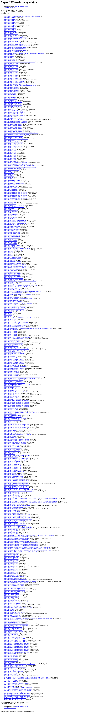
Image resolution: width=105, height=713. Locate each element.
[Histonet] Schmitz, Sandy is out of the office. (16, 579)
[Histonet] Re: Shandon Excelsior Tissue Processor (17, 505)
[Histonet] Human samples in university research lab (17, 294)
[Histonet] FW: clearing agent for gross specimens (17, 248)
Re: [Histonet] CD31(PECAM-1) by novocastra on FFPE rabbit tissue (22, 16)
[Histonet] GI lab (8, 251)
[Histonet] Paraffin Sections (11, 408)
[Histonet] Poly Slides (10, 431)
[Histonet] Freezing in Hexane (12, 245)
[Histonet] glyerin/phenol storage (12, 257)
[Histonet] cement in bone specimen (13, 136)
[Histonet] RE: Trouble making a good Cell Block (17, 514)
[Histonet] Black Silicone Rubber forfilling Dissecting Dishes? (20, 85)
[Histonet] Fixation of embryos (12, 235)
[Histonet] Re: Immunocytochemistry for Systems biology (19, 491)
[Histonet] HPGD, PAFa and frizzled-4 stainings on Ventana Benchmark (23, 291)
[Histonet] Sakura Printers (11, 559)
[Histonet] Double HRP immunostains (14, 205)
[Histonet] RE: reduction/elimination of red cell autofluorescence (21, 499)
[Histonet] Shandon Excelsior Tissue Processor (16, 582)
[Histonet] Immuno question (11, 304)
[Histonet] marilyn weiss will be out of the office (16, 349)
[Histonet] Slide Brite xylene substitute (14, 584)
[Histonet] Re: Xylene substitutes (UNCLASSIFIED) (18, 528)
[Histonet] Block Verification (11, 87)
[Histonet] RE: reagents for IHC (12, 492)
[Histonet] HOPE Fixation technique (13, 289)
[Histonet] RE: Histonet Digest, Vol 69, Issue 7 (16, 485)
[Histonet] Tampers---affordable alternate (14, 612)
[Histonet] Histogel (9, 282)
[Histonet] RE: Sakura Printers (12, 504)
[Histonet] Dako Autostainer (11, 187)
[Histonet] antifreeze (9, 54)
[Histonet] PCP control (10, 414)
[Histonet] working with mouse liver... (14, 670)
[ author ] (22, 6)
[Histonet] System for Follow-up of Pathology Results (18, 607)
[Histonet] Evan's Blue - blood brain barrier (15, 220)
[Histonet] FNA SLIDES (10, 241)
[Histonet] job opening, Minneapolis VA (14, 326)
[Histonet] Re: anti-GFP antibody (12, 451)
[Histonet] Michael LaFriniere (12, 365)
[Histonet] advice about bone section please (15, 38)
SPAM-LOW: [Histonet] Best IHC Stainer (15, 698)
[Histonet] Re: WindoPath (11, 522)
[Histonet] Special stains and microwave (14, 587)
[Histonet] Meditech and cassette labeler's (15, 355)
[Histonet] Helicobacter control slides (13, 278)
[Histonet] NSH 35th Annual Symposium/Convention (18, 391)
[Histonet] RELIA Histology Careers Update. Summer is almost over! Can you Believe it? (27, 547)
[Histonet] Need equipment (11, 375)
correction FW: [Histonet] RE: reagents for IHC (16, 692)
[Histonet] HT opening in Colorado (13, 292)
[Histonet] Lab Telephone (11, 331)
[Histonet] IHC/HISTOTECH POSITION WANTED (18, 303)
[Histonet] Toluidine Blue (10, 636)
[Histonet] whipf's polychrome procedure (15, 665)
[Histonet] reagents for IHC (11, 529)
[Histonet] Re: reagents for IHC (12, 496)
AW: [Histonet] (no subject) (11, 680)
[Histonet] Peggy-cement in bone (12, 420)
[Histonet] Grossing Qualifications (13, 269)
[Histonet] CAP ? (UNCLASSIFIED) (14, 119)
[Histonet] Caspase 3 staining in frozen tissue (15, 121)
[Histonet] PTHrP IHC (10, 436)
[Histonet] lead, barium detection (12, 340)
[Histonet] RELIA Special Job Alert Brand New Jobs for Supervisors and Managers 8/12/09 (28, 550)
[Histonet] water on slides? (11, 655)
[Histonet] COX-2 (9, 171)
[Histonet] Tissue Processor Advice (13, 627)
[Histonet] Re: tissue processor (12, 511)
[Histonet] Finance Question (11, 227)
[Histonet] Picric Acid (10, 421)
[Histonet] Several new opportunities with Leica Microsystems (20, 581)
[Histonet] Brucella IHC (10, 100)
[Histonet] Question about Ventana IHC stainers (16, 439)
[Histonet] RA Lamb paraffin (11, 445)
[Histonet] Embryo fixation (11, 214)
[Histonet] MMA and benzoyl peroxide (14, 368)
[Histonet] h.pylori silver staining (12, 272)
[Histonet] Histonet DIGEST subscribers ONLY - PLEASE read (21, 285)
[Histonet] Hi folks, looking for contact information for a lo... (20, 281)
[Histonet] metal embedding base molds (14, 357)
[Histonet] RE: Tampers (10, 510)
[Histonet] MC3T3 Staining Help (12, 352)
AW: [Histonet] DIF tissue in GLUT (13, 684)
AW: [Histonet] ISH (9, 686)
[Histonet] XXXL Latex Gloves (12, 675)
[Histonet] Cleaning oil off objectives (13, 142)
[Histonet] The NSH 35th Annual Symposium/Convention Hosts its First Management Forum (28, 618)
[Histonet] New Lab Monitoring (12, 386)
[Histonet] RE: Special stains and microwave (15, 507)
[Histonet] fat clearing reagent (12, 224)
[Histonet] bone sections (10, 93)
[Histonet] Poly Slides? (10, 433)
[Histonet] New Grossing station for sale (14, 383)
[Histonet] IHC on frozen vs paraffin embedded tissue (18, 298)
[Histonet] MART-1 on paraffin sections (14, 350)
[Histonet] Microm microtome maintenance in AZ (17, 366)
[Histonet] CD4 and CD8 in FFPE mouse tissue (16, 134)
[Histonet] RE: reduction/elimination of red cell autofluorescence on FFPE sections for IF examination (30, 498)
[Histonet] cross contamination (12, 180)
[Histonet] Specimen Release (11, 593)
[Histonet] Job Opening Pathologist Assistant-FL (16, 325)
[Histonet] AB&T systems (11, 32)
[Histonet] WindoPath (10, 668)
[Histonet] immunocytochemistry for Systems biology (18, 306)
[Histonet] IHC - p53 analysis (12, 297)
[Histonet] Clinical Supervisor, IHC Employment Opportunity (20, 167)
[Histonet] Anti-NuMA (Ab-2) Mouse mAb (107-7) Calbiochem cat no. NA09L (25, 53)
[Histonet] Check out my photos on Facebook (16, 139)
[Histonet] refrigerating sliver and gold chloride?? (17, 536)
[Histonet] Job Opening (10, 319)
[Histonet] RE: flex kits (10, 473)
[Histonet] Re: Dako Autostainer (12, 462)
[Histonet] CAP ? (8, 116)
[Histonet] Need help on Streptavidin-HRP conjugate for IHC (20, 378)
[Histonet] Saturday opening (11, 578)
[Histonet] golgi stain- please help (13, 261)
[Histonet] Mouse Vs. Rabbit (11, 369)
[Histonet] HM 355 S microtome (12, 288)
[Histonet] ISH (8, 312)
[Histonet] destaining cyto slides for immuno (15, 192)
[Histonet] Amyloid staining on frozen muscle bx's (17, 42)
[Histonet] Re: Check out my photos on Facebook (17, 455)
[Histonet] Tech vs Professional (12, 613)
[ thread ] (17, 6)
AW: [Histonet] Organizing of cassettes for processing (18, 687)
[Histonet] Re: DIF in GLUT (11, 464)
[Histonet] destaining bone (11, 189)
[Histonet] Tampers (9, 609)
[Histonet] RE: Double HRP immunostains (15, 471)
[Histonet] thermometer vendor (12, 621)
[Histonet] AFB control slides (11, 40)
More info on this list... (10, 7)
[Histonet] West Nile (9, 662)
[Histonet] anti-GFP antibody (11, 51)
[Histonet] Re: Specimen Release (12, 508)
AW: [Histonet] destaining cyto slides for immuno (17, 683)
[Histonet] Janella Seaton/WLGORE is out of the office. (18, 318)
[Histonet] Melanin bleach (11, 356)
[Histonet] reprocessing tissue (11, 553)
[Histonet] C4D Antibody (10, 109)
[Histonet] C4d (8, 108)
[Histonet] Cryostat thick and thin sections (15, 184)
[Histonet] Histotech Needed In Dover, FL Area (16, 286)
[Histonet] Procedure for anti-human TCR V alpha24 (18, 434)
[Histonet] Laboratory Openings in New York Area (17, 337)
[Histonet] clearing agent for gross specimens (15, 162)
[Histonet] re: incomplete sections (12, 448)
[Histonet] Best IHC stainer (11, 63)
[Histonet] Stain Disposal (10, 599)
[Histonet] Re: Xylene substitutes (12, 526)
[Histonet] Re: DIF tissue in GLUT (13, 465)
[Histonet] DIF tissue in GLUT (12, 199)
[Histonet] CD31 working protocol (13, 124)
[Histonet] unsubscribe (10, 653)
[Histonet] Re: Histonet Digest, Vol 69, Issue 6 (16, 483)
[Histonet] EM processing (11, 210)
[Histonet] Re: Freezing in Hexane (13, 474)
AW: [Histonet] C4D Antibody (12, 681)
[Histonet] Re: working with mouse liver (14, 523)
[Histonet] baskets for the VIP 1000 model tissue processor (19, 62)
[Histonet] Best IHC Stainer (11, 75)
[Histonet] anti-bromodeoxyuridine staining (15, 47)
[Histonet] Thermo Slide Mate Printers (14, 619)
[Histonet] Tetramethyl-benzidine (12, 616)
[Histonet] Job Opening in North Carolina (15, 323)
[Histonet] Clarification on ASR (12, 140)
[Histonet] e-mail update (10, 208)
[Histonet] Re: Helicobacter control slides (15, 479)
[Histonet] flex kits (9, 239)
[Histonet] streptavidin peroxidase (13, 603)
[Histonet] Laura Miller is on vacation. (14, 338)
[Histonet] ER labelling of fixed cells (13, 218)
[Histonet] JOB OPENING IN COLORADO (16, 322)
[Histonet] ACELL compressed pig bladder (15, 37)
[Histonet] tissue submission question (13, 631)
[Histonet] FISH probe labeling (12, 232)
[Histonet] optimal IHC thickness (12, 397)
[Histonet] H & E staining (11, 270)
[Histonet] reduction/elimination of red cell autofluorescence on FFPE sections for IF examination (29, 535)
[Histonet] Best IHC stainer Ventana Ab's (15, 79)
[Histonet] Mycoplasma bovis (12, 372)
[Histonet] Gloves (8, 254)
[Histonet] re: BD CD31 (10, 452)
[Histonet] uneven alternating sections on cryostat (17, 643)
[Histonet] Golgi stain (9, 260)
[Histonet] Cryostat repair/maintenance (14, 183)
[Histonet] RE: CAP (9, 454)
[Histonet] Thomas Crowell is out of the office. (16, 624)
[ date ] (27, 6)
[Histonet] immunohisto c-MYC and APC (15, 307)
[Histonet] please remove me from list (14, 428)
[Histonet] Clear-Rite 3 (10, 149)
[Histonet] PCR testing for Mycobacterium (15, 418)
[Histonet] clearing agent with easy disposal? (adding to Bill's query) (22, 165)
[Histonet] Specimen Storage (11, 596)
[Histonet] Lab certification (11, 329)
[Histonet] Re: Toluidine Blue (12, 513)
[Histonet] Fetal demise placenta (12, 226)
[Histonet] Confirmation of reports (13, 168)
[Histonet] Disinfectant (10, 202)
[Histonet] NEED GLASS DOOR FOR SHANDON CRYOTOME (22, 377)
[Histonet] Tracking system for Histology (14, 637)
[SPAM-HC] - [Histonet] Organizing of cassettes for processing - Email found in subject (27, 677)
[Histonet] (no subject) (10, 17)
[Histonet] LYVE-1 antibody (11, 346)
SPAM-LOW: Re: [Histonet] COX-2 (13, 699)
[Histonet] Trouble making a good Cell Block (16, 638)
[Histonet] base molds (10, 60)
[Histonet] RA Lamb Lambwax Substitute (15, 442)
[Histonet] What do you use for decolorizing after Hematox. (19, 664)
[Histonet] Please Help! (10, 423)
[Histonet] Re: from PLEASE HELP (13, 476)
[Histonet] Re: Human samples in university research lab (18, 489)
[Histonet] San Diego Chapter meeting (14, 576)
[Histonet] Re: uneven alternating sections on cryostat (18, 519)
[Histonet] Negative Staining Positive (13, 380)
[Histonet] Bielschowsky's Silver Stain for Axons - (17, 84)
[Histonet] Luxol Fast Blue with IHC (13, 343)
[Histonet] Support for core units (12, 606)
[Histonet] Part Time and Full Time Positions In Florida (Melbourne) (22, 412)
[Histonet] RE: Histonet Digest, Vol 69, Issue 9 (16, 486)
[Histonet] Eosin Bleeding (11, 215)
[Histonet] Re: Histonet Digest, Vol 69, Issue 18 (16, 480)
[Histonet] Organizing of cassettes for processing (16, 400)
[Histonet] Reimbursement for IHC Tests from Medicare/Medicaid (21, 542)
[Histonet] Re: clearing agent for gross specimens (17, 458)
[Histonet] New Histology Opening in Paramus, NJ (17, 384)
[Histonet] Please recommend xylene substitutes (16, 424)
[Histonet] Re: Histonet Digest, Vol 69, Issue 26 (16, 482)
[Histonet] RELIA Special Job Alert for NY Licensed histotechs (20, 551)
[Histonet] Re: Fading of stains (12, 446)
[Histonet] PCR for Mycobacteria (12, 415)
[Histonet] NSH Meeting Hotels (12, 393)
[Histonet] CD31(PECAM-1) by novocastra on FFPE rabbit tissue (21, 133)
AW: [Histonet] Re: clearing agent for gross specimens (18, 689)
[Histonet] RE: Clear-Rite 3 (11, 457)
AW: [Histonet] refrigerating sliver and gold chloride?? (18, 690)
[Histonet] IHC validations (11, 300)
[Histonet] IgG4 (8, 295)
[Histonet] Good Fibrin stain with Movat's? (15, 264)
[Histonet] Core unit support (11, 170)
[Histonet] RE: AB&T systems (12, 449)
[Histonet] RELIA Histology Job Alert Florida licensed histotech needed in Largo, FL (26, 548)
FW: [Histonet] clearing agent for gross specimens (17, 693)
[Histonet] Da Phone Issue (11, 186)
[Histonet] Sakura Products (11, 560)
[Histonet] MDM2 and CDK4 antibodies (14, 353)
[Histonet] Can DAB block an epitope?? (14, 110)
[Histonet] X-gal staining (10, 672)
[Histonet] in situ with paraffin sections (14, 309)
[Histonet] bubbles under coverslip (13, 102)
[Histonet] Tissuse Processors (11, 634)
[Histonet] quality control (10, 437)
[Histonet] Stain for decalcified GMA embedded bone (18, 601)
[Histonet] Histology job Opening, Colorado (15, 284)
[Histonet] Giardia (9, 252)
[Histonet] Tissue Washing (11, 633)
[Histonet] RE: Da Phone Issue (12, 461)
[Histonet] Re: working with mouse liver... (15, 525)
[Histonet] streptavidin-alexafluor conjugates (15, 604)
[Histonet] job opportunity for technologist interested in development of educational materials (28, 328)
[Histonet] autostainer (9, 59)
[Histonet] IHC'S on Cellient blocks (13, 301)
